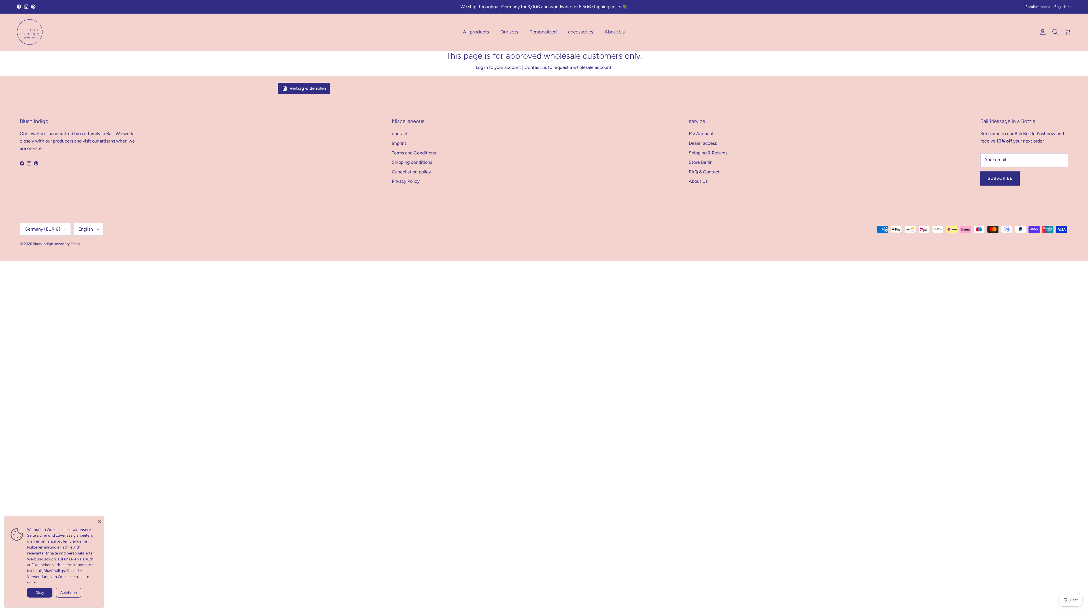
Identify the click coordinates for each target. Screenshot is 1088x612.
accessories (580, 32)
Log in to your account (498, 67)
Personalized (543, 32)
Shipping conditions (412, 162)
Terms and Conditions (414, 153)
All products (476, 32)
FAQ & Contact (704, 172)
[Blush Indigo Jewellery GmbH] (29, 32)
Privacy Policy (406, 181)
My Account (701, 133)
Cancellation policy (411, 172)
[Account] (1041, 32)
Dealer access (703, 143)
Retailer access (1037, 7)
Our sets (509, 32)
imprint (399, 143)
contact (400, 133)
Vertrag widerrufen (308, 88)
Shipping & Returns (708, 153)
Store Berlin (701, 162)
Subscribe (1000, 178)
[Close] (99, 520)
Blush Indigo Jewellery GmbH (57, 244)
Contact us (535, 67)
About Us (615, 32)
